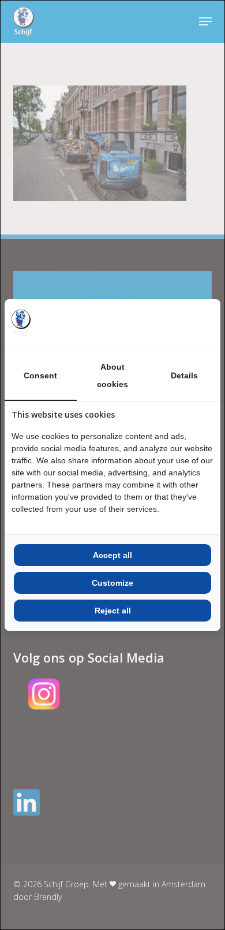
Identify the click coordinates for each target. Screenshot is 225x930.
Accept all (112, 555)
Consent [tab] (40, 375)
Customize (112, 582)
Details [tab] (184, 375)
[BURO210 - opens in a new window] (170, 324)
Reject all (113, 610)
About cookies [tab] (112, 375)
